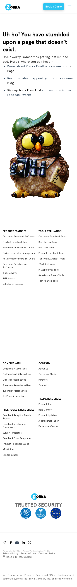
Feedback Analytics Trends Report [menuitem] (17, 417)
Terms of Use (28, 553)
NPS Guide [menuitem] (8, 449)
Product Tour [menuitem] (45, 404)
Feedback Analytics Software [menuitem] (18, 247)
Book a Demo (53, 6)
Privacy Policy (10, 553)
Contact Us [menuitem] (44, 385)
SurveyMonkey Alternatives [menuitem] (17, 385)
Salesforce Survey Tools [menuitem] (51, 275)
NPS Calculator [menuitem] (10, 455)
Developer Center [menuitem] (48, 426)
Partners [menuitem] (43, 379)
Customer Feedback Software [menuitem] (19, 236)
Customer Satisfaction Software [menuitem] (15, 266)
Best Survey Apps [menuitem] (47, 242)
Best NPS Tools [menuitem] (46, 247)
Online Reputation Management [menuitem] (20, 253)
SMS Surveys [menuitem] (9, 278)
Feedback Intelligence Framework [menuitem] (14, 426)
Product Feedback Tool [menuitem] (15, 242)
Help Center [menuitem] (45, 409)
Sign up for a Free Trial (24, 90)
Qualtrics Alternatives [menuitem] (14, 379)
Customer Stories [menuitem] (47, 374)
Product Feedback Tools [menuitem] (51, 253)
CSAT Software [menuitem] (46, 264)
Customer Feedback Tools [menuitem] (52, 236)
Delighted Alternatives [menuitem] (15, 368)
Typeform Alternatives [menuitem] (15, 390)
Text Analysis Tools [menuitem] (48, 280)
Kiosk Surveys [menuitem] (10, 273)
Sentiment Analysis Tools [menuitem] (51, 258)
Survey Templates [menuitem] (12, 432)
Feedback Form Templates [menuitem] (17, 438)
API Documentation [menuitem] (48, 420)
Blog (10, 83)
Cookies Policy (46, 553)
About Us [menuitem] (43, 368)
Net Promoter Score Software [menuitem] (19, 258)
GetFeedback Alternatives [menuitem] (17, 374)
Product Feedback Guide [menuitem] (16, 444)
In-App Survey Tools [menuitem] (48, 269)
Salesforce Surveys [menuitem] (13, 284)
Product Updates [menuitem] (47, 415)
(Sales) (19, 556)
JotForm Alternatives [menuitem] (14, 396)
